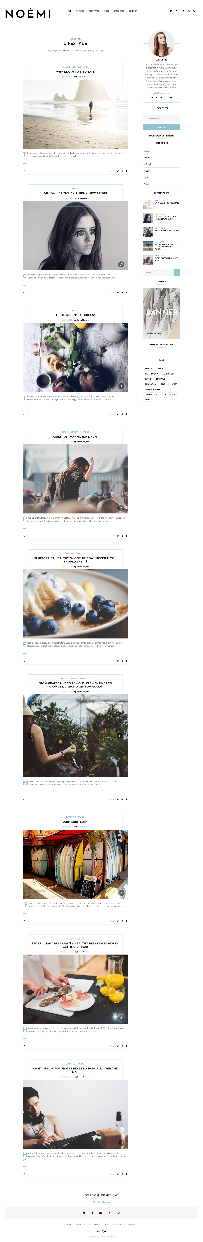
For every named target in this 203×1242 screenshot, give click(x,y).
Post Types (94, 11)
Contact (133, 11)
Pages (106, 11)
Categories (119, 11)
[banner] (161, 313)
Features (80, 11)
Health (66, 67)
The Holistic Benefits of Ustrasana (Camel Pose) (166, 247)
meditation (150, 384)
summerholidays (153, 389)
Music (81, 1064)
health (160, 369)
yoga (147, 399)
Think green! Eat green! (75, 315)
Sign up (161, 127)
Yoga (86, 67)
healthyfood (151, 374)
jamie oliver (168, 374)
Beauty (64, 678)
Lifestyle (76, 67)
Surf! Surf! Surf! (75, 822)
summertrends (152, 394)
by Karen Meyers (81, 77)
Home (68, 11)
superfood (169, 394)
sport (174, 384)
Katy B (148, 379)
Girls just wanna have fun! (75, 437)
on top (101, 1230)
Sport (86, 432)
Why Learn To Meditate (75, 72)
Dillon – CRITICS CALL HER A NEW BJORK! (75, 193)
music (164, 384)
